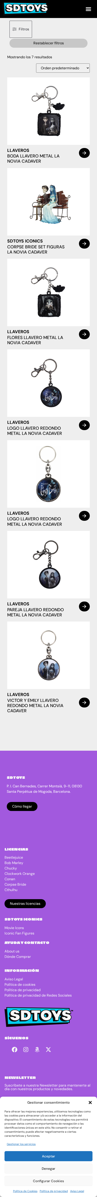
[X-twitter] (48, 1049)
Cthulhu (11, 889)
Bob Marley (14, 862)
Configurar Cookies (48, 1181)
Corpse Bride (15, 884)
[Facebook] (14, 1049)
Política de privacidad (54, 1191)
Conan (10, 879)
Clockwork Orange (20, 873)
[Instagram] (26, 1049)
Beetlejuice (14, 857)
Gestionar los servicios (21, 1144)
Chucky (11, 868)
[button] (90, 1102)
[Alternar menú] (88, 9)
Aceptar (48, 1156)
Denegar (48, 1168)
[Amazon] (37, 1049)
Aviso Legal (77, 1191)
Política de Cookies (25, 1191)
